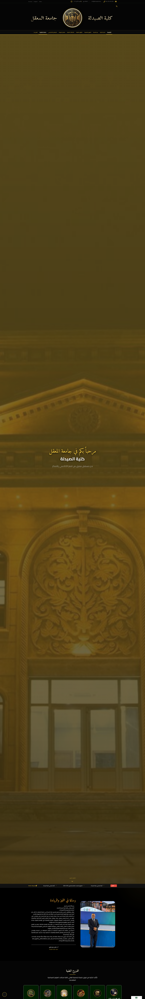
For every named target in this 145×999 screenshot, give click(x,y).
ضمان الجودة (62, 32)
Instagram (36, 1)
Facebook (30, 1)
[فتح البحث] (116, 6)
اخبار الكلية (102, 32)
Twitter (40, 1)
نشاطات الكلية (70, 32)
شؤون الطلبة (79, 32)
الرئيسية (109, 32)
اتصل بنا (36, 32)
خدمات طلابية (43, 32)
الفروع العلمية (87, 32)
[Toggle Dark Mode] (4, 994)
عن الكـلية (95, 32)
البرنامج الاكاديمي (52, 32)
